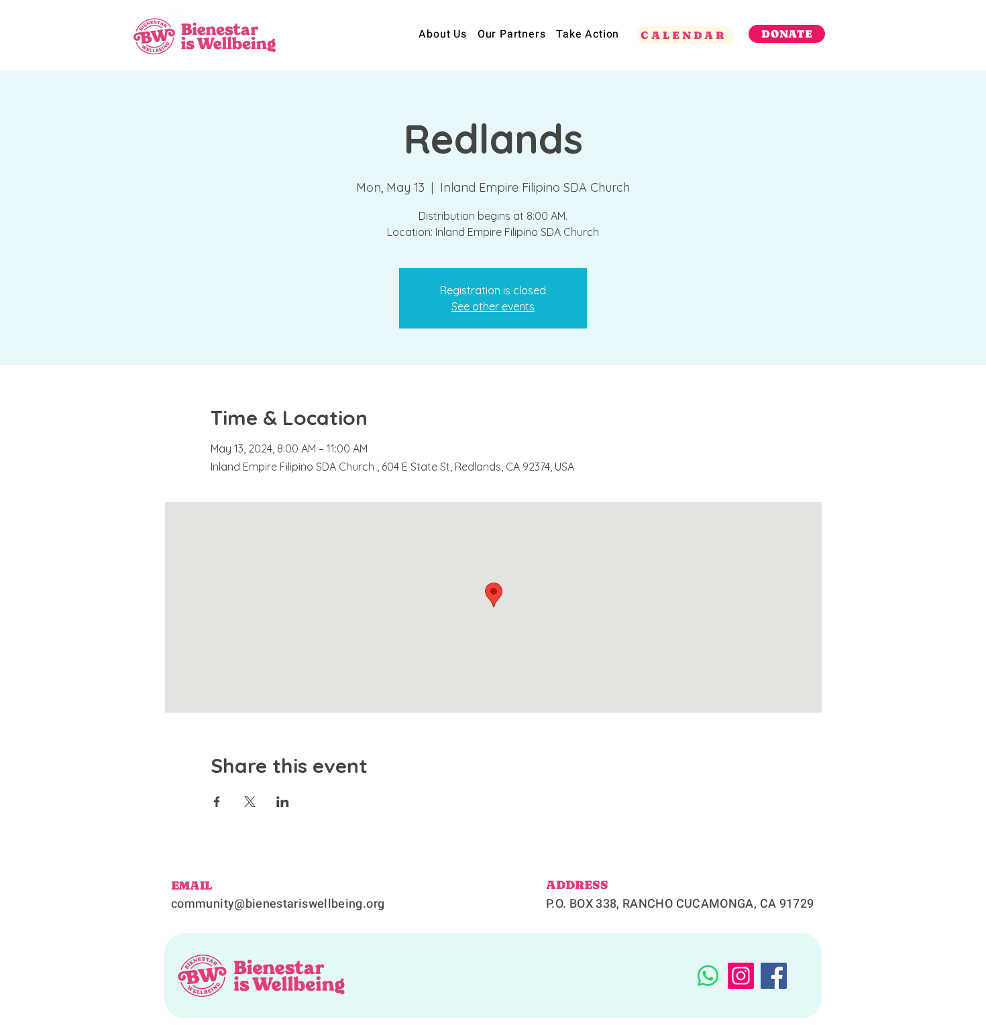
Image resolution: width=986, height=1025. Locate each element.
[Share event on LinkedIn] (282, 801)
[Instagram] (741, 976)
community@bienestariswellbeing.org (277, 904)
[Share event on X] (249, 801)
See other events (493, 306)
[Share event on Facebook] (217, 801)
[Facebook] (774, 976)
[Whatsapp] (708, 976)
